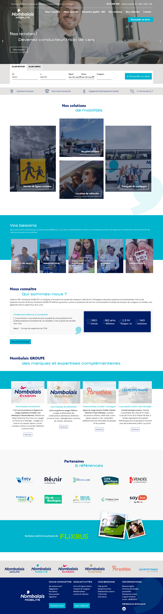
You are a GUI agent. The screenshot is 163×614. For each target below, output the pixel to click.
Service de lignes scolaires (37, 186)
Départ (71, 74)
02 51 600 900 (113, 3)
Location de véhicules (87, 193)
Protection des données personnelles (130, 590)
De (13, 74)
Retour (84, 74)
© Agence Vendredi (129, 596)
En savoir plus (17, 47)
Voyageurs (100, 74)
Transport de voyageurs (134, 186)
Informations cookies (129, 594)
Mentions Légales (128, 586)
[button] (2, 41)
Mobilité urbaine (90, 151)
